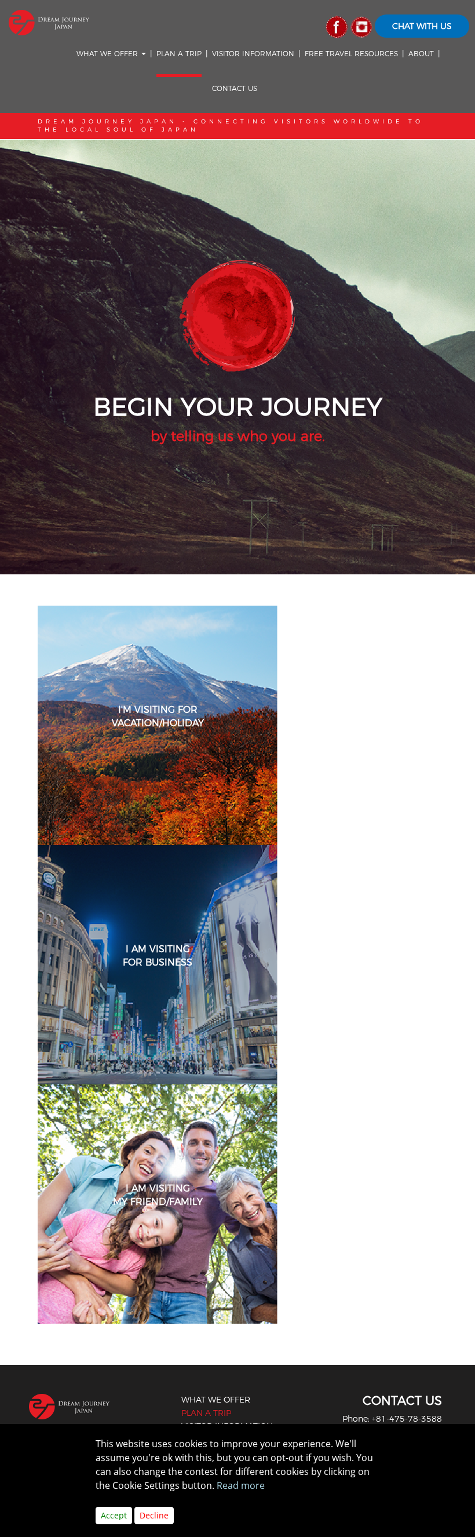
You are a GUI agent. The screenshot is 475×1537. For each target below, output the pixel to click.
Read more (241, 1485)
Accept (114, 1515)
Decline (154, 1515)
